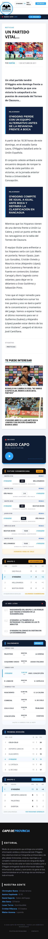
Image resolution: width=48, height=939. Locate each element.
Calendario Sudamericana (34, 594)
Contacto (35, 931)
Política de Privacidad (18, 931)
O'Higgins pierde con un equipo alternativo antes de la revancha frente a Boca (23, 123)
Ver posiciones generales (34, 812)
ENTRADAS (40, 3)
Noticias (9, 27)
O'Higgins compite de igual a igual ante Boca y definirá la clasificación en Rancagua (22, 204)
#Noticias (11, 347)
